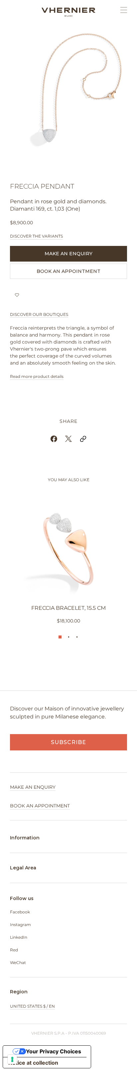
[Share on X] (68, 439)
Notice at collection (33, 1062)
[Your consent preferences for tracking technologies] (12, 1059)
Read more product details (37, 376)
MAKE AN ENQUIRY (68, 254)
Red (14, 949)
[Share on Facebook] (54, 439)
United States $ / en (32, 1006)
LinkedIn (18, 937)
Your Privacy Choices (53, 1051)
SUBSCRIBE (68, 742)
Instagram (20, 924)
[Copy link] (83, 439)
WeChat (18, 962)
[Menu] (120, 10)
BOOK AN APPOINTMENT (68, 271)
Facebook (20, 911)
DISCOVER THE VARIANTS (36, 236)
